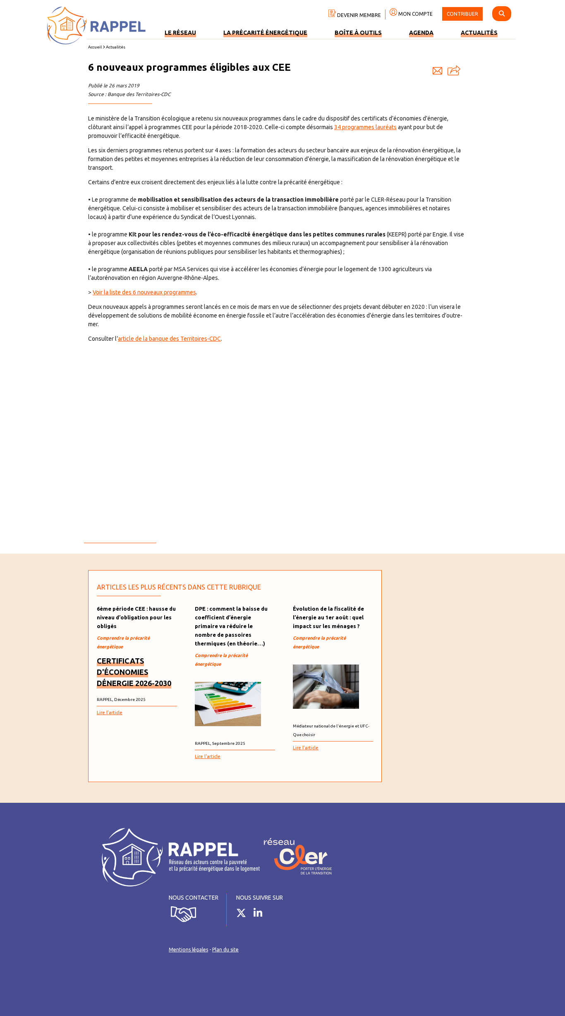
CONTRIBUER (462, 14)
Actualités (479, 32)
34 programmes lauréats (365, 127)
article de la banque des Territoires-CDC (169, 338)
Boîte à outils (358, 32)
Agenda (421, 32)
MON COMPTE (415, 14)
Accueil (95, 47)
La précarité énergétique (265, 32)
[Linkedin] (261, 914)
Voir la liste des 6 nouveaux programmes (144, 292)
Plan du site (225, 949)
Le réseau (180, 32)
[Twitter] (244, 914)
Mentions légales (188, 949)
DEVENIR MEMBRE (358, 15)
